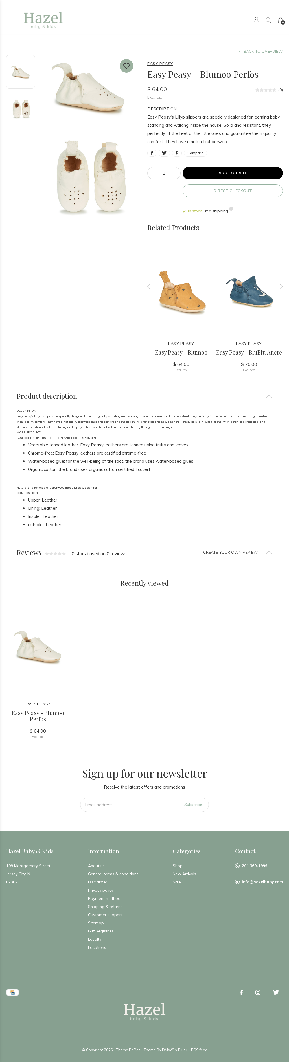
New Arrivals (184, 873)
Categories (187, 851)
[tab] (144, 396)
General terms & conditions (113, 873)
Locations (97, 947)
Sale (177, 882)
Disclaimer (97, 882)
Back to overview (263, 51)
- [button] (153, 173)
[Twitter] (276, 992)
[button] (11, 19)
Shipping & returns (105, 906)
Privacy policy (100, 890)
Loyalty (94, 939)
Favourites (126, 66)
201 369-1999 (254, 865)
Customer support (105, 914)
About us (96, 865)
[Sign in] (256, 20)
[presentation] (149, 287)
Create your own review (230, 552)
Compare (195, 153)
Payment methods (105, 898)
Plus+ (183, 1050)
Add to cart (232, 172)
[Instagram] (257, 992)
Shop (178, 865)
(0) (280, 89)
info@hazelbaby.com (262, 881)
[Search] (268, 20)
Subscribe (193, 804)
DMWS (168, 1050)
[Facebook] (241, 992)
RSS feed (199, 1050)
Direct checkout (232, 190)
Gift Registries (101, 931)
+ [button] (175, 173)
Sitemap (96, 922)
